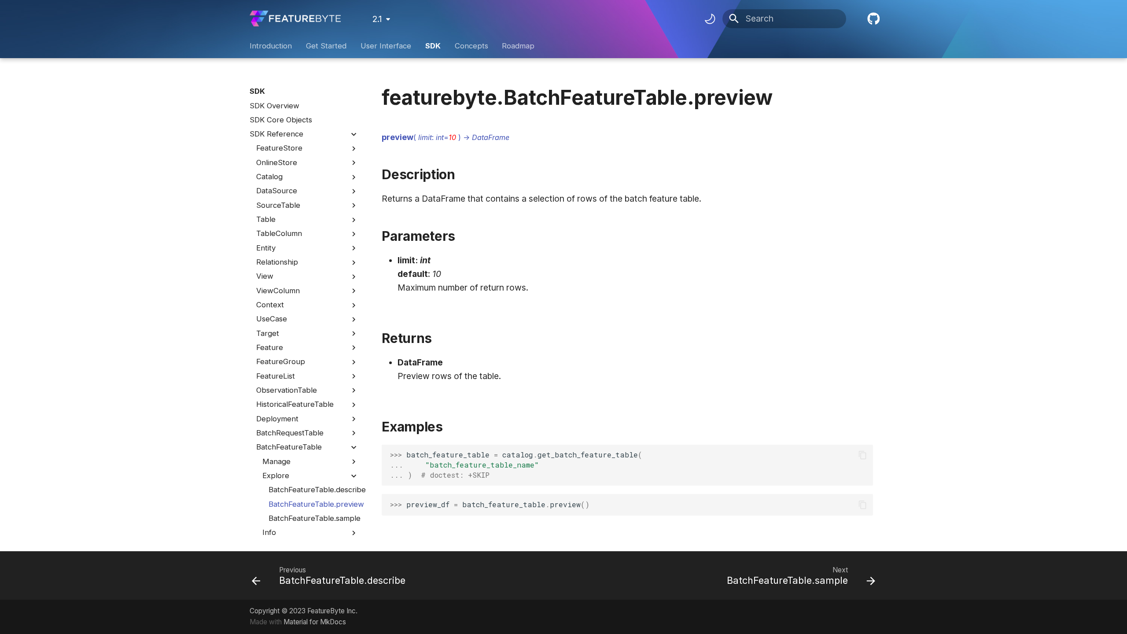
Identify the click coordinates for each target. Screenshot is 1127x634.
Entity (266, 247)
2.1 (377, 19)
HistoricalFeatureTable (295, 404)
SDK (433, 45)
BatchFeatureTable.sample (313, 518)
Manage (276, 461)
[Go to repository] (872, 19)
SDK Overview (274, 105)
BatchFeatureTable (289, 446)
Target (267, 333)
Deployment (277, 418)
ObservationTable (286, 390)
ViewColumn (278, 290)
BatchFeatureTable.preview (313, 504)
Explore (275, 475)
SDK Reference (276, 133)
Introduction (271, 45)
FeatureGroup (280, 361)
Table (266, 219)
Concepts (471, 45)
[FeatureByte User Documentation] (295, 19)
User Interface (386, 45)
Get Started (326, 45)
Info (269, 532)
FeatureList (275, 376)
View (264, 276)
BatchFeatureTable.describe (313, 489)
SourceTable (278, 205)
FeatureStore (279, 148)
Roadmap (518, 45)
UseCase (271, 318)
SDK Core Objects (281, 119)
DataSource (276, 190)
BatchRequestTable (290, 432)
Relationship (277, 262)
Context (270, 304)
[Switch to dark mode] (709, 18)
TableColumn (279, 233)
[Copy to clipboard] (862, 455)
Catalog (269, 176)
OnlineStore (276, 162)
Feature (269, 347)
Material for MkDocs (315, 622)
